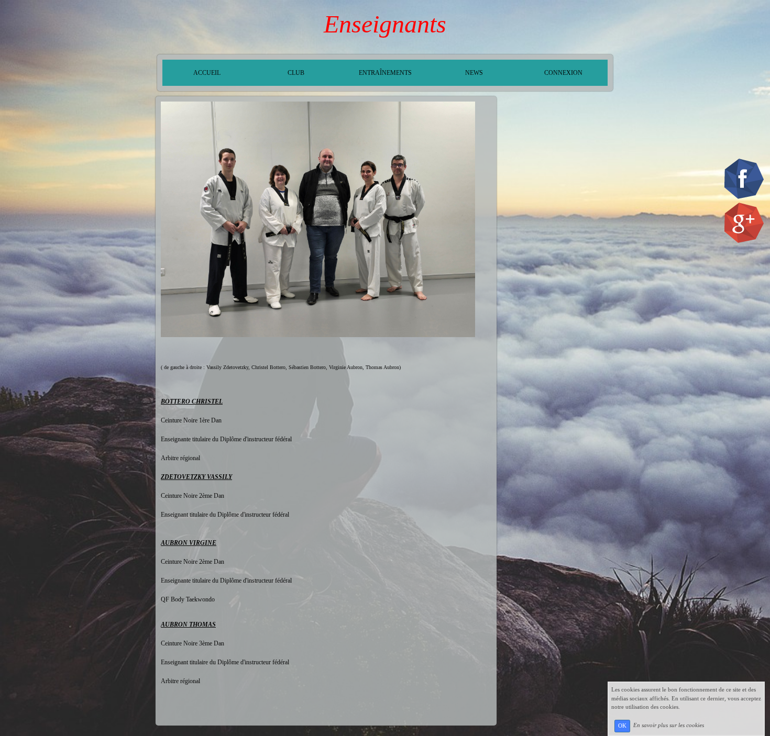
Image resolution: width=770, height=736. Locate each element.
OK (622, 726)
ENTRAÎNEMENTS (385, 72)
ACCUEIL (207, 72)
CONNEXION (563, 72)
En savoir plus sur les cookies (668, 725)
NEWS (474, 72)
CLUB (296, 72)
